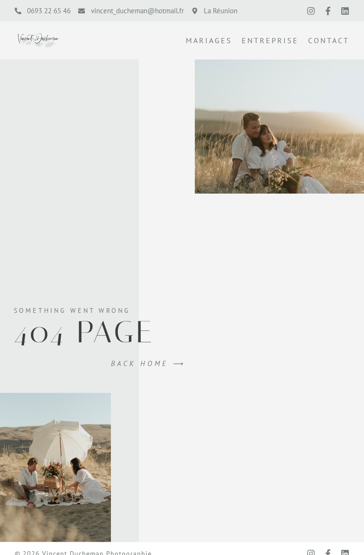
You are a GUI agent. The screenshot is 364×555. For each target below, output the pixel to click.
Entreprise (270, 40)
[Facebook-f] (328, 11)
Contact (328, 40)
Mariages (209, 40)
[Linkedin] (345, 11)
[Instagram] (311, 11)
